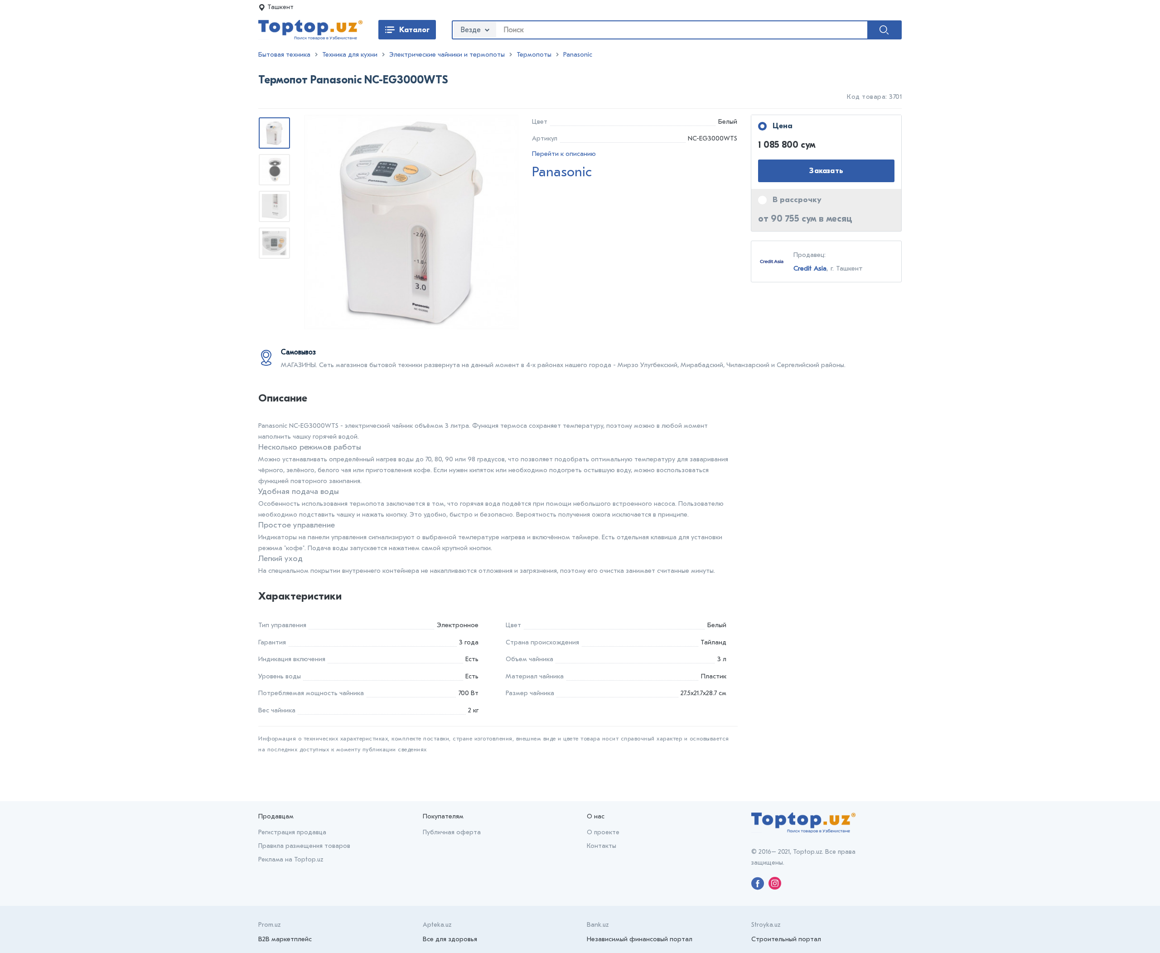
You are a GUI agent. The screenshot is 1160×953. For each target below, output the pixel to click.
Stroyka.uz (765, 925)
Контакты (601, 846)
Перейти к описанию (564, 154)
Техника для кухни (349, 54)
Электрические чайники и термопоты (447, 54)
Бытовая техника (284, 54)
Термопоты (534, 54)
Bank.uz (598, 925)
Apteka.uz (437, 925)
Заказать (826, 171)
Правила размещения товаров (304, 846)
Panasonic (577, 54)
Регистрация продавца (292, 832)
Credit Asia (809, 268)
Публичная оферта (452, 832)
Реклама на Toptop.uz (290, 859)
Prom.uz (269, 925)
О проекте (603, 832)
